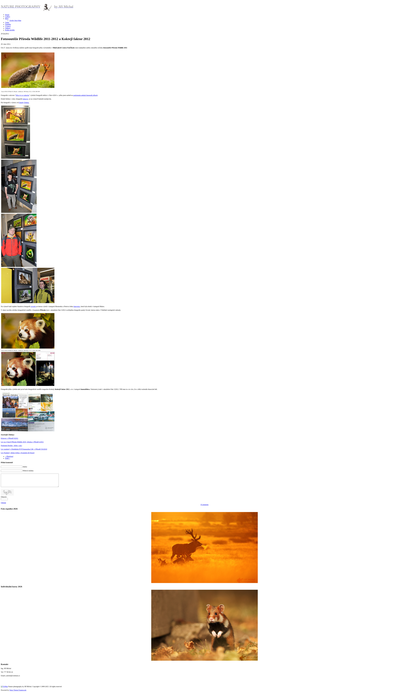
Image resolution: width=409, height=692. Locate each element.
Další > (7, 458)
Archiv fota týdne (15, 20)
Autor (7, 22)
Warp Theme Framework (17, 690)
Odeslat (3, 503)
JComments (204, 505)
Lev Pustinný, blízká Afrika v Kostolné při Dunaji (17, 453)
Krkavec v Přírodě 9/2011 (9, 438)
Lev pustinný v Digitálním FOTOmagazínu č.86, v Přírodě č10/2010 (24, 449)
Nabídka (8, 24)
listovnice (77, 306)
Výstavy (8, 26)
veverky (33, 306)
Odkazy (7, 28)
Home (7, 15)
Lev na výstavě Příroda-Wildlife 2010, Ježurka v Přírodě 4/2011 (22, 442)
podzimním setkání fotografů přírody (85, 95)
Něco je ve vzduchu (22, 95)
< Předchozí (9, 456)
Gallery (7, 17)
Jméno (25, 467)
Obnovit (3, 497)
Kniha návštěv (10, 30)
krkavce (25, 99)
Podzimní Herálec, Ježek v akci (11, 445)
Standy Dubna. (24, 102)
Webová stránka (28, 471)
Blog (6, 18)
